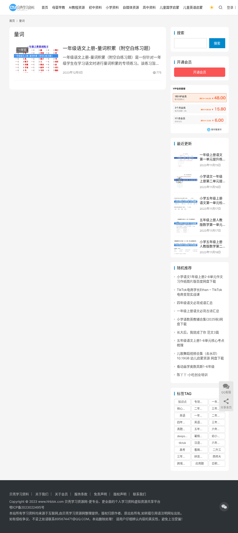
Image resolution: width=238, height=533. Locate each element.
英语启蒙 (199, 422)
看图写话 (199, 450)
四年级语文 (184, 422)
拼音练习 (199, 456)
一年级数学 (201, 415)
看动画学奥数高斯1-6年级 (196, 366)
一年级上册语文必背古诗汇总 (198, 311)
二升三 (217, 450)
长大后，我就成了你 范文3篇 (198, 332)
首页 (45, 7)
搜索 (180, 33)
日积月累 (217, 463)
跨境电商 (182, 463)
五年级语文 (201, 429)
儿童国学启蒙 (169, 7)
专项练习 (199, 402)
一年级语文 (218, 402)
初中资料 (95, 7)
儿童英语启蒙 (193, 7)
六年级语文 (218, 443)
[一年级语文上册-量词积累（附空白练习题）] (36, 59)
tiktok (182, 443)
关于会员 (61, 494)
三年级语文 (218, 408)
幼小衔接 (217, 436)
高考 (182, 450)
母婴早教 (58, 7)
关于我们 (41, 494)
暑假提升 (199, 436)
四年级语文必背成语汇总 (195, 303)
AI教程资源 (77, 7)
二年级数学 (218, 415)
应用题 (199, 463)
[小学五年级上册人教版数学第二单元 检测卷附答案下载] (185, 247)
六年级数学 (218, 429)
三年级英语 (184, 456)
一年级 (22, 50)
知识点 (182, 402)
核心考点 (182, 408)
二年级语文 (201, 408)
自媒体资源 (131, 7)
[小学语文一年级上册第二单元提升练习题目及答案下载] (185, 181)
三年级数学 (218, 422)
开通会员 (199, 72)
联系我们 (139, 494)
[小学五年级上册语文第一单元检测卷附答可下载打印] (185, 203)
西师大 (217, 456)
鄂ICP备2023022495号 (26, 507)
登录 (230, 7)
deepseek (183, 436)
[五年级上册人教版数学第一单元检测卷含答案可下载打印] (185, 225)
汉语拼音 (199, 443)
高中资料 (149, 7)
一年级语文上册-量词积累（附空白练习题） (108, 48)
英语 (182, 415)
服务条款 (80, 494)
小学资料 (112, 7)
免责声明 (100, 494)
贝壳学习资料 (19, 494)
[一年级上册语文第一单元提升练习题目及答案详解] (185, 159)
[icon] (224, 506)
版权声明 (119, 494)
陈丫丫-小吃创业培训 (192, 375)
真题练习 (182, 429)
